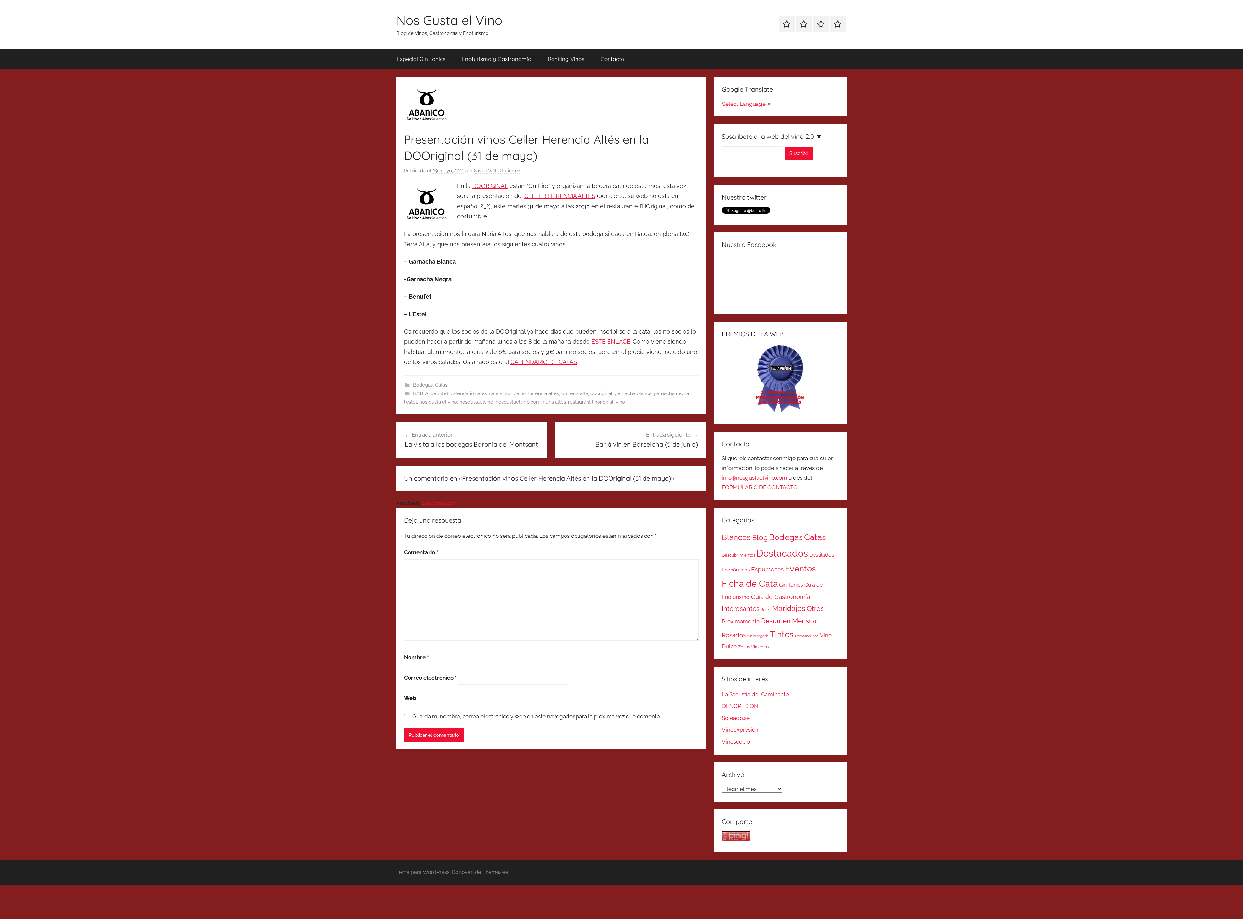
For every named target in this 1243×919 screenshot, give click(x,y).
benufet (439, 393)
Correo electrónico (430, 677)
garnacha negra (671, 393)
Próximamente (741, 621)
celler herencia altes (536, 393)
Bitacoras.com (440, 503)
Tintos (782, 634)
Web (410, 698)
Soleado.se (736, 718)
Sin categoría (757, 636)
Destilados (821, 555)
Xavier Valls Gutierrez (497, 170)
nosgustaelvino (476, 402)
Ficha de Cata (750, 583)
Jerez (766, 609)
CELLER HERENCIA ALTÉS (559, 196)
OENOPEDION (740, 706)
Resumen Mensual (789, 621)
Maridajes (788, 608)
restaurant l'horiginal (590, 402)
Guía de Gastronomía (780, 596)
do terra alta (574, 393)
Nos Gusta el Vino (449, 20)
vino (620, 402)
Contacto (612, 58)
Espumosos (767, 569)
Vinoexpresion (740, 729)
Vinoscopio (736, 741)
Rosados (734, 634)
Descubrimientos (738, 555)
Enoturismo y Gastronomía (496, 58)
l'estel (410, 402)
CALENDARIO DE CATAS (543, 362)
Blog (760, 537)
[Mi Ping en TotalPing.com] (736, 839)
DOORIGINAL (490, 186)
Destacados (782, 553)
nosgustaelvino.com (518, 402)
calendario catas (469, 393)
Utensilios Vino (807, 636)
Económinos (736, 569)
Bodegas (423, 385)
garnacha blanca (633, 393)
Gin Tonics (791, 585)
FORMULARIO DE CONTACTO (760, 487)
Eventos (800, 568)
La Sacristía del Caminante (755, 694)
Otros (815, 609)
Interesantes (741, 609)
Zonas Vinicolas (753, 646)
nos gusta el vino (438, 402)
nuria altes (554, 402)
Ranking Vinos (566, 58)
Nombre (416, 657)
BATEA (420, 393)
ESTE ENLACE (610, 341)
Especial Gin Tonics (421, 58)
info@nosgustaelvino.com (754, 477)
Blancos (736, 537)
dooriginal (601, 393)
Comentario (421, 552)
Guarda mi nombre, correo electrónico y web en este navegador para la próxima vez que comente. (536, 716)
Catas (441, 385)
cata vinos (500, 393)
